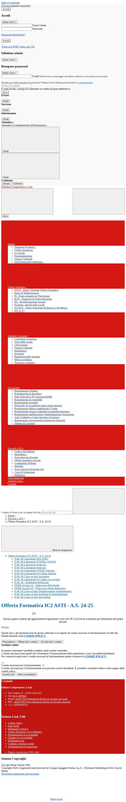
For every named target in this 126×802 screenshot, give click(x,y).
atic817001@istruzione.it (41, 699)
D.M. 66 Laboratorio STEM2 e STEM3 (35, 561)
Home (11, 515)
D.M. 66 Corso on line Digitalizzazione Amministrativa (43, 591)
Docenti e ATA (15, 518)
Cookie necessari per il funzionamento (21, 665)
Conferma (17, 183)
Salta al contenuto (10, 2)
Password (37, 28)
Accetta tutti (51, 642)
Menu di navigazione (62, 550)
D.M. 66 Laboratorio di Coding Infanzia (35, 573)
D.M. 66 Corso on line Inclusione (31, 576)
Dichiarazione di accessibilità (23, 734)
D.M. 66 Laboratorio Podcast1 (30, 567)
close (5, 216)
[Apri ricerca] (99, 201)
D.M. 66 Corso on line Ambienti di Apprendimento (40, 594)
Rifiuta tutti (28, 642)
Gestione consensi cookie (21, 743)
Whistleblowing (16, 740)
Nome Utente (39, 25)
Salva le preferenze (27, 674)
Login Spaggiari (85, 82)
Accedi (6, 9)
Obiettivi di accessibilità (20, 737)
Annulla (6, 183)
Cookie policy (15, 723)
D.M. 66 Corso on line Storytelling (32, 597)
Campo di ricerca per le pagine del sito (21, 512)
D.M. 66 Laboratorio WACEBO (31, 558)
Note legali (13, 726)
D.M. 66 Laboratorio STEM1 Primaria (34, 570)
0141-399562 (19, 696)
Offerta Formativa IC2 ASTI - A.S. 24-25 (29, 555)
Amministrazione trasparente (22, 746)
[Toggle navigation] (27, 201)
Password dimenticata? (13, 34)
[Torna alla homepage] (63, 186)
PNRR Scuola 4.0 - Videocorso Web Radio (36, 585)
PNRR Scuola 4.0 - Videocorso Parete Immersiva (40, 588)
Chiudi (6, 101)
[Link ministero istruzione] (15, 5)
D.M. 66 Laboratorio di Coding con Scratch (37, 579)
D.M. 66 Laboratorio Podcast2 (30, 564)
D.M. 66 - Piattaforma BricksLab (31, 582)
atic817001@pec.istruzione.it (42, 701)
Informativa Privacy (18, 729)
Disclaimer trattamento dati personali (20, 773)
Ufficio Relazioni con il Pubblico (25, 731)
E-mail (35, 76)
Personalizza (9, 642)
